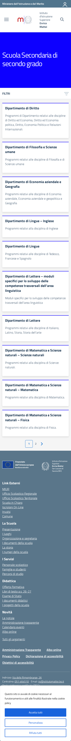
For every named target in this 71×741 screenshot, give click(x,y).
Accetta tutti (35, 712)
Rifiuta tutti (35, 733)
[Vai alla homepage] (24, 20)
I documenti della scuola (17, 543)
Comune (7, 516)
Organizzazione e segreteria (19, 538)
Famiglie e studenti (14, 569)
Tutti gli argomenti (13, 639)
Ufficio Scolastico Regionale (19, 493)
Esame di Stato (11, 596)
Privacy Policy (11, 656)
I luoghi (6, 534)
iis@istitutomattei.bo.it (51, 681)
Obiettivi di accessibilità (18, 662)
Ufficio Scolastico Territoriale (19, 498)
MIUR (5, 489)
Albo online (9, 631)
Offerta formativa (13, 587)
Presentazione (11, 529)
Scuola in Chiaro (12, 502)
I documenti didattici (15, 600)
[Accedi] (65, 4)
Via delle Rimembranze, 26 (27, 677)
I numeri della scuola (15, 552)
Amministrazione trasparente (20, 622)
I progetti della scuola (15, 605)
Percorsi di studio (12, 574)
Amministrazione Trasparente (21, 650)
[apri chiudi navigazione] (6, 20)
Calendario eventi (13, 627)
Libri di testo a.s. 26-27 (16, 591)
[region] (35, 713)
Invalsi (6, 511)
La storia (7, 547)
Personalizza (36, 723)
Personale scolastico (15, 565)
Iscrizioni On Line (12, 507)
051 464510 (22, 681)
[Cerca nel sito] (62, 19)
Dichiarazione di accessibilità (44, 656)
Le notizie (8, 618)
